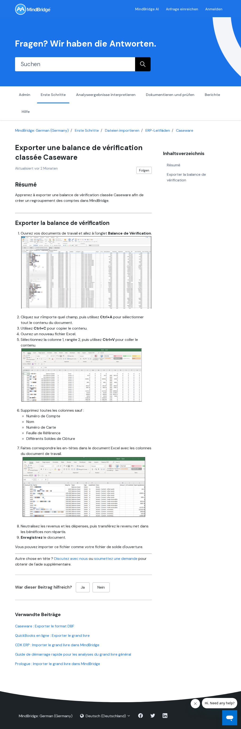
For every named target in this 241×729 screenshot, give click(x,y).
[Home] (32, 9)
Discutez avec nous (71, 558)
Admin (24, 94)
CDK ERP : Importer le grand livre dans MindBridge (57, 644)
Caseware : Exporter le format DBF (44, 626)
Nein (101, 587)
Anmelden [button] (213, 9)
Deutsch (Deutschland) (106, 715)
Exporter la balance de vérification (186, 177)
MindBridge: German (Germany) (42, 130)
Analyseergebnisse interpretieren (106, 94)
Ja (83, 587)
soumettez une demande (115, 558)
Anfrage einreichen (182, 9)
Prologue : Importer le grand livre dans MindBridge (57, 663)
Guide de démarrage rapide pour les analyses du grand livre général (73, 654)
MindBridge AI (147, 9)
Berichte (212, 94)
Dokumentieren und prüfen (170, 94)
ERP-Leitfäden (157, 130)
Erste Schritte (53, 94)
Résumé (173, 165)
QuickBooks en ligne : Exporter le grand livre (52, 635)
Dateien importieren (122, 130)
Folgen (144, 170)
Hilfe (26, 111)
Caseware (184, 130)
